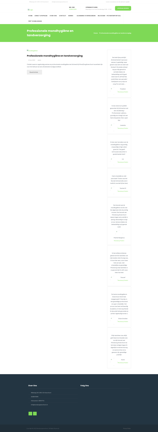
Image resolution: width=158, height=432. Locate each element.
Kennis (70, 16)
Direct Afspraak (41, 16)
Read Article (34, 72)
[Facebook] (126, 17)
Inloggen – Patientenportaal (109, 16)
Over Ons (53, 16)
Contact (62, 16)
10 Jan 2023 (31, 60)
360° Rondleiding (35, 21)
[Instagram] (126, 20)
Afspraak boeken (123, 8)
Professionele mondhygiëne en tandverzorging (55, 55)
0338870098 (72, 9)
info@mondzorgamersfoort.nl (60, 2)
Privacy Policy (127, 428)
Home (30, 16)
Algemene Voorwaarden (86, 16)
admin (39, 60)
